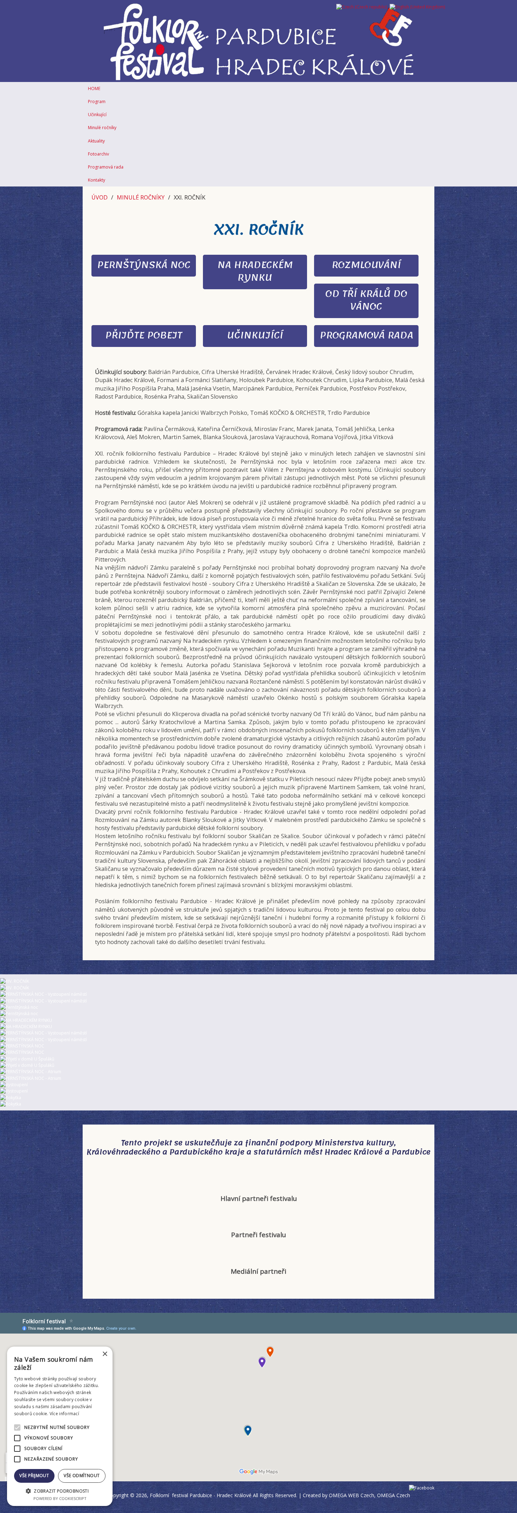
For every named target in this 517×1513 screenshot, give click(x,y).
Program (97, 102)
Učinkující (97, 115)
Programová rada (105, 167)
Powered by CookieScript (60, 1498)
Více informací (64, 1414)
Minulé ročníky (102, 128)
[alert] (60, 1426)
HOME (94, 88)
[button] (60, 1490)
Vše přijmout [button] (34, 1476)
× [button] (104, 1354)
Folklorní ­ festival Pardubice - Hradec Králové (200, 1495)
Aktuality (96, 141)
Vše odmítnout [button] (82, 1476)
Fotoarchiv (98, 154)
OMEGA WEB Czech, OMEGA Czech (369, 1495)
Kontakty (96, 180)
